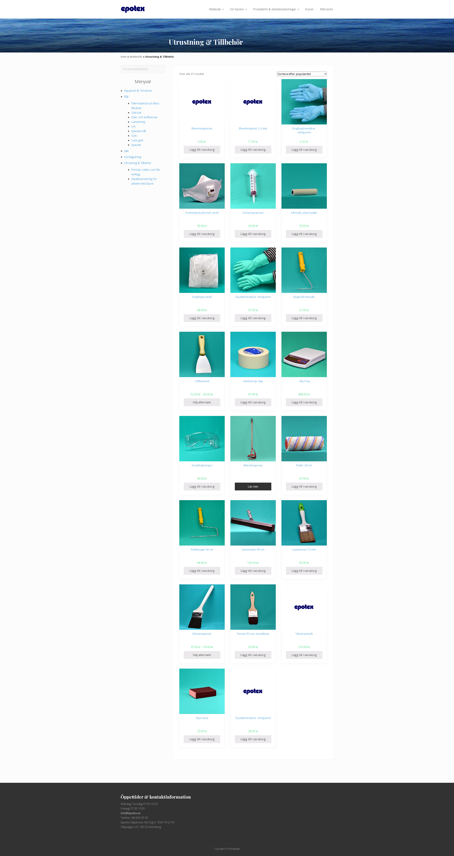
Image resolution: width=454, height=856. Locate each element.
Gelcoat (136, 113)
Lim (133, 126)
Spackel (136, 145)
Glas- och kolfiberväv (144, 117)
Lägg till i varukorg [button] (202, 150)
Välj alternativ (202, 402)
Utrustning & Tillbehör (137, 163)
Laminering (138, 122)
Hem (124, 56)
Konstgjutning (132, 157)
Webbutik (136, 56)
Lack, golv (137, 140)
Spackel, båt (138, 131)
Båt (126, 97)
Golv (134, 136)
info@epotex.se (130, 813)
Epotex (236, 848)
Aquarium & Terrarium (138, 91)
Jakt (126, 151)
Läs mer (253, 486)
